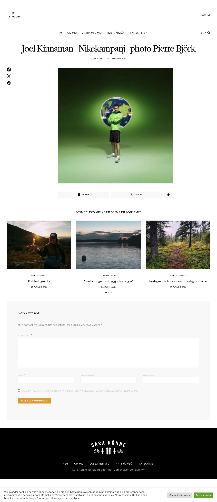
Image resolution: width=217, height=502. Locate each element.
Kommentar (24, 335)
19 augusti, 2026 (178, 287)
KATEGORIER (137, 32)
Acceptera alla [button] (203, 495)
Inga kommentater (116, 58)
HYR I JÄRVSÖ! (116, 32)
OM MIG (72, 32)
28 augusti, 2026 (39, 287)
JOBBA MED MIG (92, 32)
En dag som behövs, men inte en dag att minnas (178, 281)
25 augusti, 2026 (108, 287)
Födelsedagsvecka (39, 281)
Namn (21, 375)
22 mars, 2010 (97, 58)
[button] (106, 292)
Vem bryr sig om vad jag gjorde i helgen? (108, 281)
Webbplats (148, 375)
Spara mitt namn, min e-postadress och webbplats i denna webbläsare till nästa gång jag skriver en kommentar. (80, 391)
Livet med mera (39, 275)
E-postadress (88, 375)
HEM (59, 32)
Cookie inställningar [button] (179, 495)
